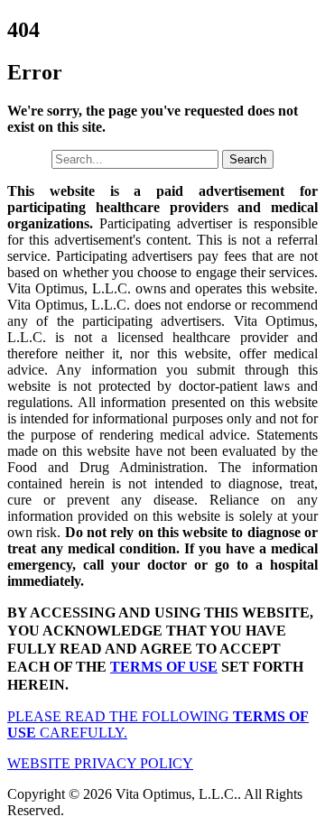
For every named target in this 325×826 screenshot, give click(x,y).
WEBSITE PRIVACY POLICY (100, 763)
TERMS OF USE (164, 666)
